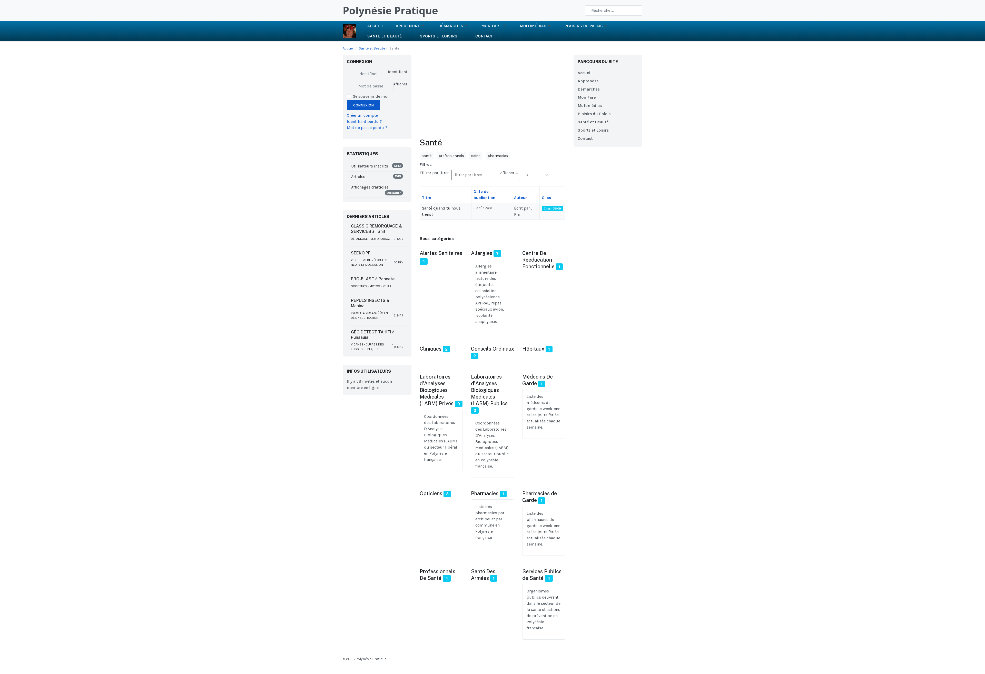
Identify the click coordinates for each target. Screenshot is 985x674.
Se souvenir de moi (371, 96)
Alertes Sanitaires (441, 253)
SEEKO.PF (360, 253)
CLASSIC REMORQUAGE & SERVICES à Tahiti (376, 229)
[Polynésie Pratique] (349, 30)
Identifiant (397, 71)
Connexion (363, 105)
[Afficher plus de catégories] (436, 261)
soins (475, 156)
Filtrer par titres (435, 172)
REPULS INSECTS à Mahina (370, 303)
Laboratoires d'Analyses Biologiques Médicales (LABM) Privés (437, 390)
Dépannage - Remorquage (371, 239)
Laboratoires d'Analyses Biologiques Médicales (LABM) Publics (489, 390)
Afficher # (509, 172)
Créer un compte (362, 115)
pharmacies (498, 156)
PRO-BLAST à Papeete (373, 278)
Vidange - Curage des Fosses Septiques (367, 347)
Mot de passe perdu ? (367, 127)
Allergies (481, 253)
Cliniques (430, 349)
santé (426, 156)
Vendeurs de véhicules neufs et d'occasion (369, 262)
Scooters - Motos (365, 286)
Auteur (520, 197)
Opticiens (431, 493)
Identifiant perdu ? (364, 121)
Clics (546, 197)
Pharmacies (484, 493)
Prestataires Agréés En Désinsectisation (369, 315)
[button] (411, 26)
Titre (426, 197)
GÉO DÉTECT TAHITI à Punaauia (373, 335)
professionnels (451, 156)
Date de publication (484, 194)
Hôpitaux (533, 349)
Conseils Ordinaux (492, 349)
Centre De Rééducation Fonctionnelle (538, 260)
